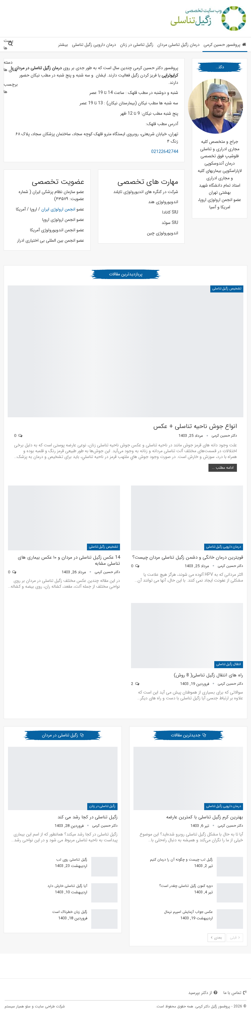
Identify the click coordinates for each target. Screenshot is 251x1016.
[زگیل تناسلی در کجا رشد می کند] (63, 778)
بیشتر (63, 44)
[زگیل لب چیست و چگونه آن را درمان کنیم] (230, 866)
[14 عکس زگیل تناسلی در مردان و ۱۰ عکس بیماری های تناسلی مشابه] (64, 518)
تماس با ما (232, 992)
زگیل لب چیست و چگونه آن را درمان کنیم (181, 859)
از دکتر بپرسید (200, 992)
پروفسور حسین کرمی (222, 44)
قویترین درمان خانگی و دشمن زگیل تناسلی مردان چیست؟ (187, 557)
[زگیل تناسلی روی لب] (104, 866)
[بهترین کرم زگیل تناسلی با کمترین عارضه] (188, 778)
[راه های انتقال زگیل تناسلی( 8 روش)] (187, 635)
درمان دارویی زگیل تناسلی (94, 44)
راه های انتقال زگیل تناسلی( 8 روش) (208, 675)
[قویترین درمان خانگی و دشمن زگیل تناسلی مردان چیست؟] (187, 518)
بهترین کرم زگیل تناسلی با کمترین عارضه (204, 817)
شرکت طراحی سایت (50, 1006)
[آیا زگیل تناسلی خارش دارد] (104, 893)
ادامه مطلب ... (223, 468)
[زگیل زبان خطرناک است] (104, 919)
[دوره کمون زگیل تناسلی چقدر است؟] (230, 893)
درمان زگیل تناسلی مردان (178, 44)
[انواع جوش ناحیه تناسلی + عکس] (125, 351)
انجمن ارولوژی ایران (58, 209)
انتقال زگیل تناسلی (228, 664)
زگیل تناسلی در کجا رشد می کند (88, 817)
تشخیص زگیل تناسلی (226, 288)
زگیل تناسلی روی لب (71, 859)
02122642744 (164, 151)
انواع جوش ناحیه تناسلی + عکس (195, 426)
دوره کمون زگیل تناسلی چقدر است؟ (186, 886)
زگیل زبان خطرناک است (69, 912)
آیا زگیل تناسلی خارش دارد (67, 886)
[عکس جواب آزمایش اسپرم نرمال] (230, 919)
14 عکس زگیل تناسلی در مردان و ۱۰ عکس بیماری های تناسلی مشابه (69, 560)
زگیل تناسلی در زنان (136, 44)
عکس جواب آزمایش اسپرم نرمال (188, 912)
